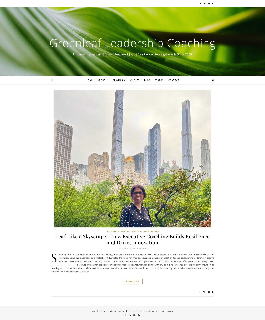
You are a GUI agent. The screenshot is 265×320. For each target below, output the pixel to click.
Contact (173, 80)
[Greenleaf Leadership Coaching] (132, 41)
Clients (134, 80)
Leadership (112, 231)
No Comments (139, 248)
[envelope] (209, 3)
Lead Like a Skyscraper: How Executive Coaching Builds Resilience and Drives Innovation (132, 239)
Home (89, 80)
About (102, 80)
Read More (132, 281)
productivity (129, 231)
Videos (159, 80)
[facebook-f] (201, 3)
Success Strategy (148, 231)
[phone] (213, 3)
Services (118, 80)
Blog (147, 80)
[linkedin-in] (205, 3)
